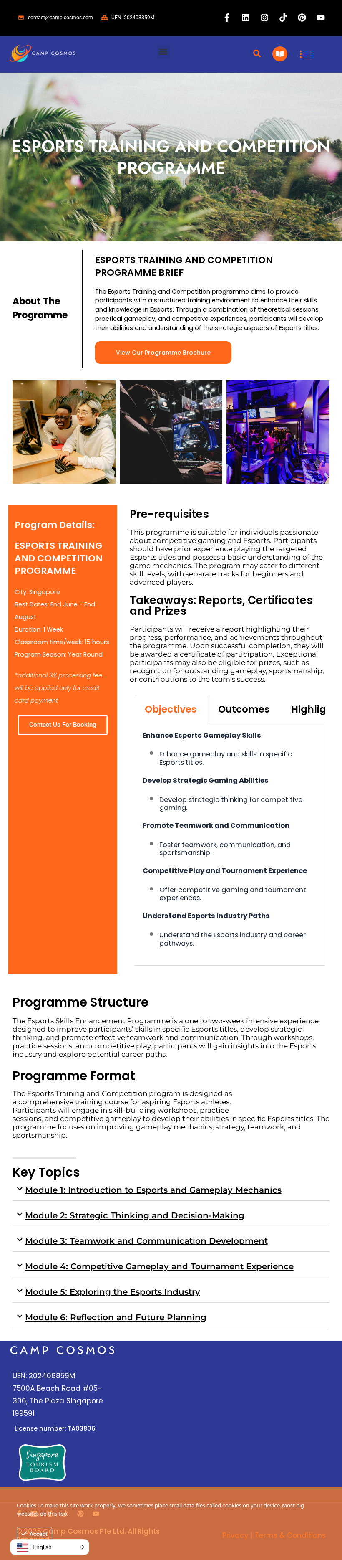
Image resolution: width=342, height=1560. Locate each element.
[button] (163, 52)
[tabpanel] (229, 844)
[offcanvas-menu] (306, 54)
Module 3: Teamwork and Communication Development (146, 1241)
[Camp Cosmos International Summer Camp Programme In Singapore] (42, 53)
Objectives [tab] (170, 709)
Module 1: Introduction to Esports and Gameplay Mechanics (153, 1190)
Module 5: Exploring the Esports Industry (112, 1292)
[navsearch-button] (256, 54)
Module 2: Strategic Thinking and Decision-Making (134, 1215)
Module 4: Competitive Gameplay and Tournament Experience (159, 1266)
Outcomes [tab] (243, 709)
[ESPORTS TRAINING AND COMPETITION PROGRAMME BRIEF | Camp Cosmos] (64, 432)
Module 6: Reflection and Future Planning (115, 1317)
